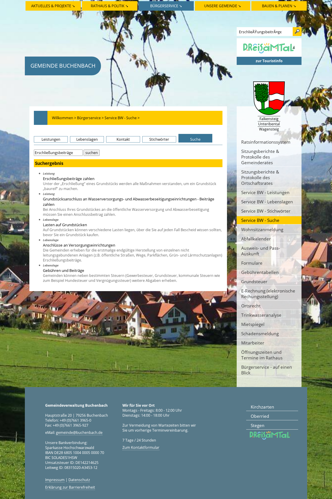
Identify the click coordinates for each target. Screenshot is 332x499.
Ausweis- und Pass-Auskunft (260, 251)
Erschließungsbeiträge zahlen (68, 178)
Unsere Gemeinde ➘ (222, 5)
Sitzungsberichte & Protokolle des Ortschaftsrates (260, 177)
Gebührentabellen (260, 272)
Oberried (260, 416)
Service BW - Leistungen (265, 192)
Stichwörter (159, 139)
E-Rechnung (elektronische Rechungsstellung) (268, 293)
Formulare (251, 263)
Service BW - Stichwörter (265, 211)
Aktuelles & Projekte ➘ (53, 5)
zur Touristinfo (269, 60)
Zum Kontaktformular (140, 447)
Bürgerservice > (90, 117)
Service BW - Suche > (122, 117)
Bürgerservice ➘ (166, 5)
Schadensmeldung (260, 333)
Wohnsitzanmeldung (262, 229)
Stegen (257, 425)
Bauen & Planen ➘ (279, 5)
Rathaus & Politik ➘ (109, 5)
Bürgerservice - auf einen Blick (266, 369)
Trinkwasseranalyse (261, 315)
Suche (195, 139)
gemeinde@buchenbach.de (79, 432)
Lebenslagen (87, 139)
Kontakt (123, 139)
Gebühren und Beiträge (63, 270)
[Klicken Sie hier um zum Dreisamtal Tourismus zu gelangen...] (269, 54)
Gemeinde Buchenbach (63, 65)
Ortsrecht (251, 306)
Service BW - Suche (260, 220)
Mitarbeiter (252, 343)
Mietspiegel (252, 324)
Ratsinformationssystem (265, 142)
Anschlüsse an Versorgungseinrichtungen (79, 245)
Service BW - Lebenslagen (267, 201)
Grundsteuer (254, 281)
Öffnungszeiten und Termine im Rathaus (262, 355)
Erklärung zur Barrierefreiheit (70, 487)
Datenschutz (79, 479)
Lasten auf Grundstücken (65, 224)
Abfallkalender (256, 239)
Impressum (55, 479)
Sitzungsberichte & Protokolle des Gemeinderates (260, 156)
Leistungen (51, 139)
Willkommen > (64, 117)
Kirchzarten (262, 407)
